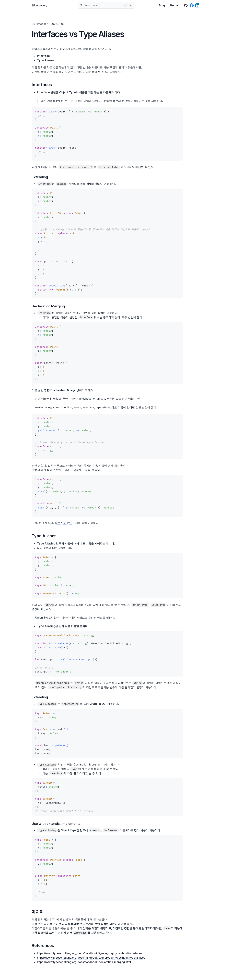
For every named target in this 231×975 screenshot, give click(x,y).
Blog (162, 5)
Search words (107, 5)
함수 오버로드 (63, 523)
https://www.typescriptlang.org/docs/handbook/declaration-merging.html (84, 962)
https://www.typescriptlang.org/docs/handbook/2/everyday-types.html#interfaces (89, 953)
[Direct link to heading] (54, 84)
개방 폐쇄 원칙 (40, 470)
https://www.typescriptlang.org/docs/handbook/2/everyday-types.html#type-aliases (91, 957)
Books (174, 5)
